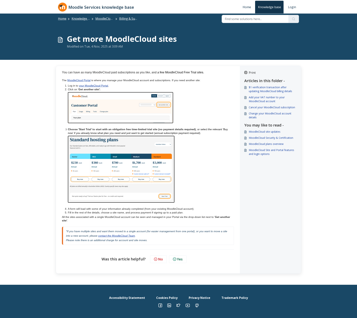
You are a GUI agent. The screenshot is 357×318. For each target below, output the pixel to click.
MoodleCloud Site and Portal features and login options (271, 152)
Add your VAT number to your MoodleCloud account (267, 99)
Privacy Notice (199, 298)
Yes (180, 259)
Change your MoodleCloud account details (270, 115)
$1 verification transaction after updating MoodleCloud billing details (270, 89)
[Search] (293, 19)
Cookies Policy (167, 298)
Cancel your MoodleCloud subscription (272, 107)
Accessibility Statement (127, 298)
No (160, 259)
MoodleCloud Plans (108, 19)
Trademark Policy (234, 298)
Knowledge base (269, 7)
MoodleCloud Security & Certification (271, 137)
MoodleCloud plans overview (266, 144)
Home (247, 7)
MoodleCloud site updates (264, 131)
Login (292, 7)
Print (252, 73)
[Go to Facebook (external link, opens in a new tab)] (160, 305)
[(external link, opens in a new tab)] (169, 305)
